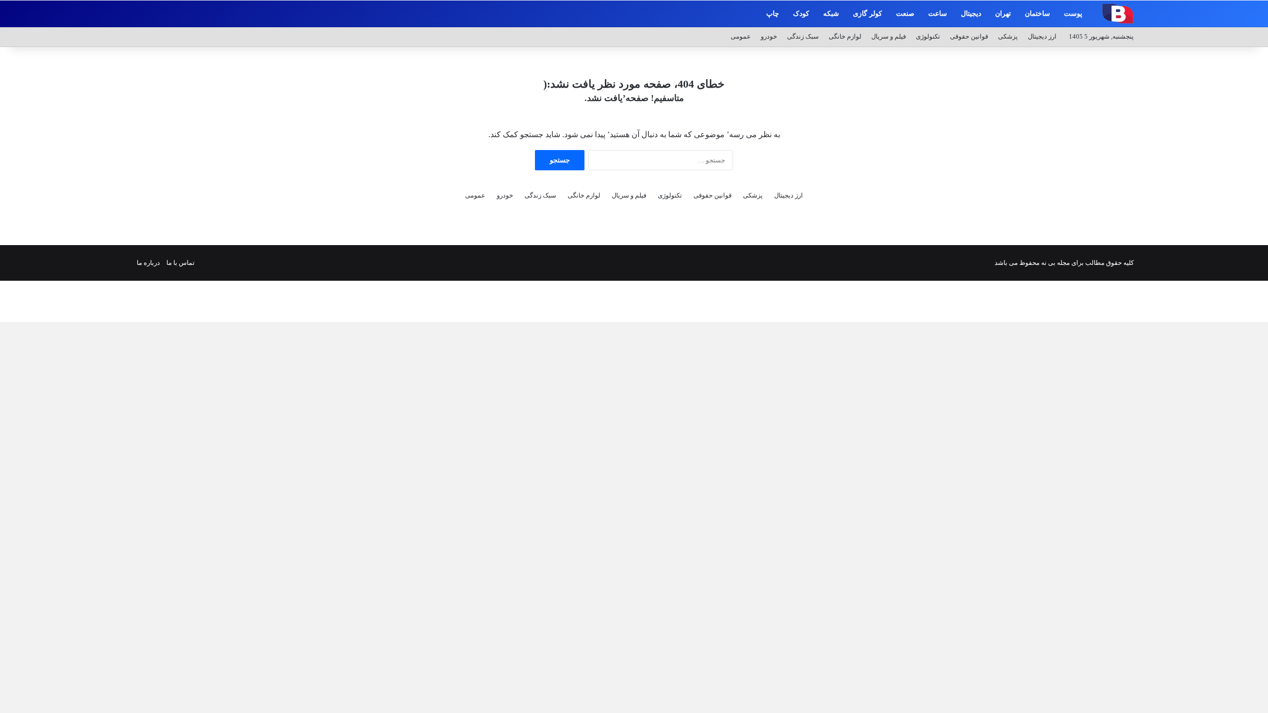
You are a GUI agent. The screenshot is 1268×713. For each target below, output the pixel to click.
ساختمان (1037, 13)
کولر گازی (867, 13)
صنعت (905, 13)
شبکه (831, 13)
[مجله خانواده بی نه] (1116, 13)
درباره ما (148, 262)
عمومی (741, 36)
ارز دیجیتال (1042, 36)
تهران (1003, 13)
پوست (1073, 13)
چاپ (772, 13)
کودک (801, 13)
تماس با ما (180, 262)
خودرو (769, 36)
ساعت (937, 13)
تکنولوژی (928, 36)
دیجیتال (971, 13)
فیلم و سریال (888, 36)
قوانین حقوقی (969, 36)
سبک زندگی (803, 36)
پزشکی (1008, 36)
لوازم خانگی (845, 36)
